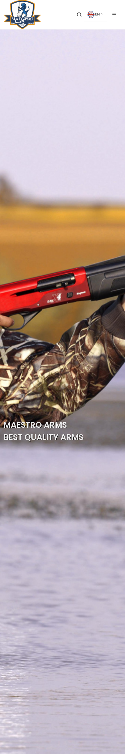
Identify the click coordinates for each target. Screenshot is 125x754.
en (97, 14)
